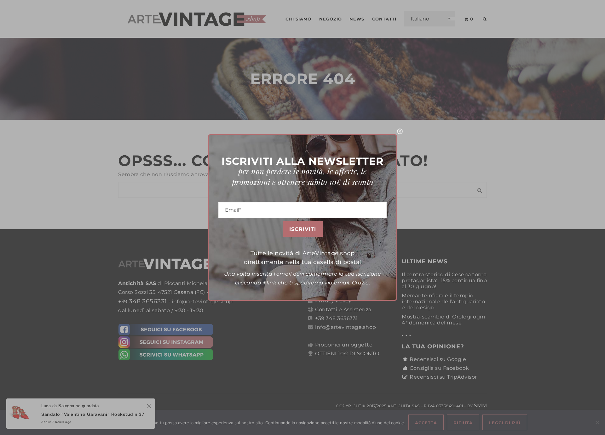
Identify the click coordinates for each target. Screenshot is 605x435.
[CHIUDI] (400, 131)
